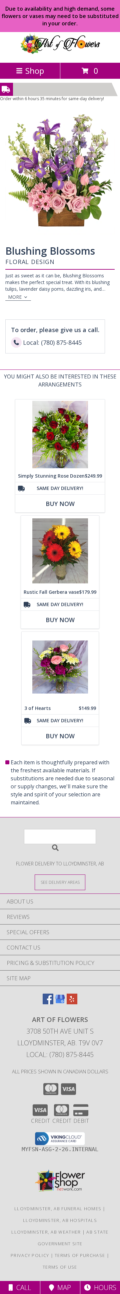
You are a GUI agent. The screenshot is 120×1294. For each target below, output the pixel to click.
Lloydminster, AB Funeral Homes (57, 1209)
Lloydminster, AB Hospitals (60, 1220)
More (15, 297)
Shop (34, 70)
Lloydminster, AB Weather (46, 1232)
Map (62, 1287)
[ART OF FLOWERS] (60, 53)
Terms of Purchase (80, 1255)
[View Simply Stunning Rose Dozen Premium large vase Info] (60, 435)
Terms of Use (60, 1267)
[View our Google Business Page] (60, 1002)
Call (22, 1287)
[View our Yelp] (72, 1002)
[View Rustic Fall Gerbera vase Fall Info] (60, 551)
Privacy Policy (30, 1255)
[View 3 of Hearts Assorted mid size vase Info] (60, 667)
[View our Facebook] (48, 1002)
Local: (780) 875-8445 (60, 1054)
